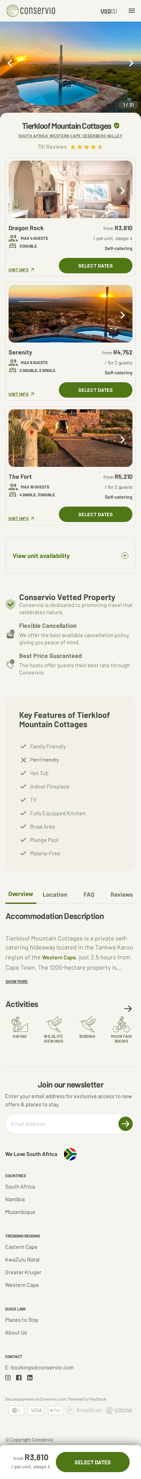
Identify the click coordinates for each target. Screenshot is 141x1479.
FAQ (89, 894)
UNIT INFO (18, 269)
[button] (128, 1008)
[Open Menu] (132, 11)
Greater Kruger (23, 1272)
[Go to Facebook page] (19, 1377)
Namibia (15, 1199)
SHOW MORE (16, 981)
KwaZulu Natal (22, 1259)
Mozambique (20, 1211)
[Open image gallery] (70, 71)
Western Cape (59, 957)
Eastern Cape (21, 1246)
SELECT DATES (95, 266)
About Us (16, 1332)
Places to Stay (21, 1319)
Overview (20, 893)
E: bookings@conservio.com (39, 1367)
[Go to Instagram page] (8, 1377)
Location (55, 894)
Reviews (122, 894)
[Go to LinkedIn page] (30, 1377)
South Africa (20, 1186)
